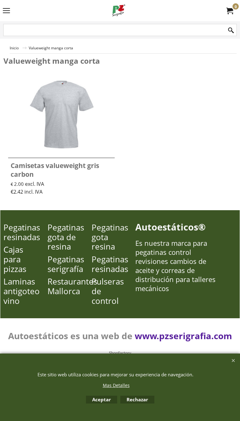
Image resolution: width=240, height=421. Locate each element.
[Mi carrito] (229, 10)
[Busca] (231, 30)
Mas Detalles (116, 385)
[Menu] (6, 11)
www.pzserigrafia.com (183, 336)
